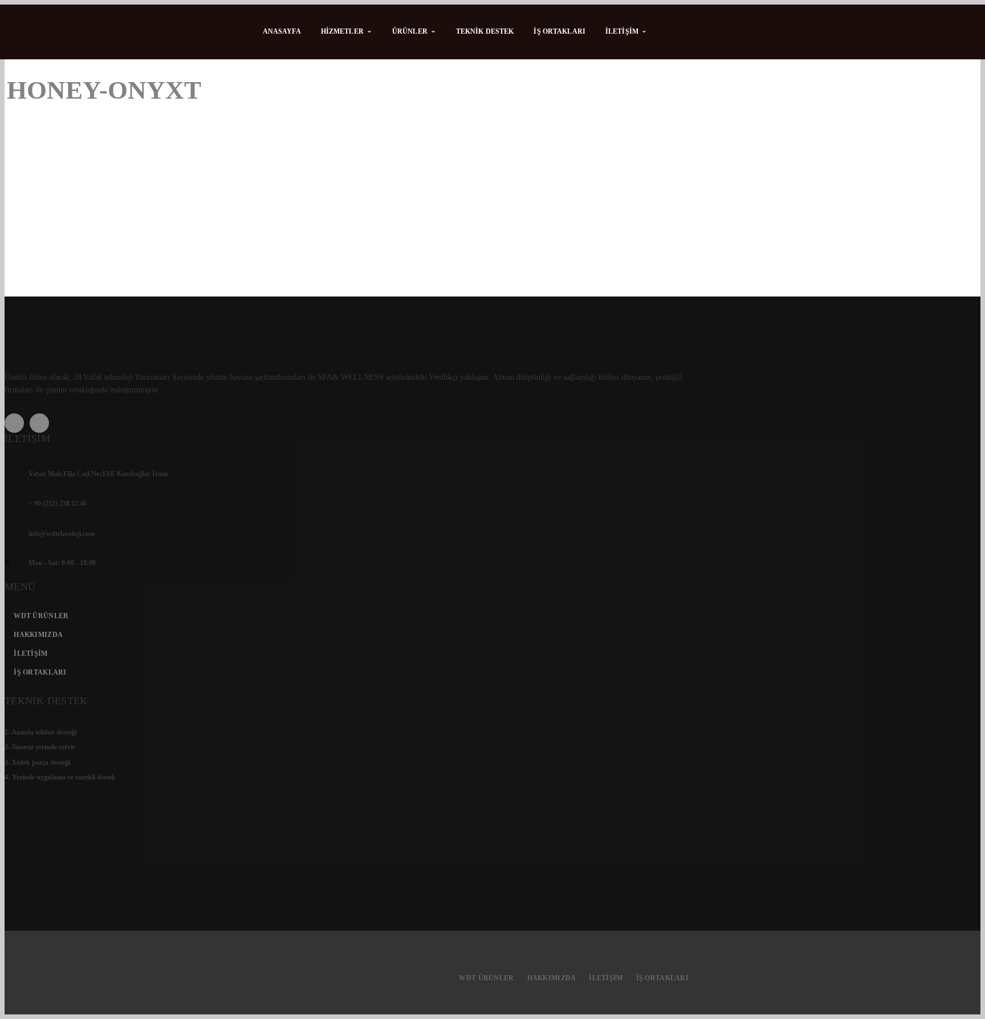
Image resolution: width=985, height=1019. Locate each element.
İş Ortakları (40, 672)
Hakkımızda (38, 635)
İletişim (30, 653)
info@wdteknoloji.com (62, 534)
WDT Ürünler (41, 616)
